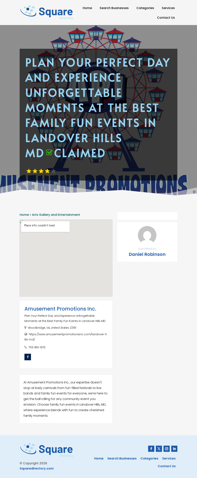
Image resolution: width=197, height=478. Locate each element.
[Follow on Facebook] (151, 449)
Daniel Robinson (147, 254)
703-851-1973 (36, 347)
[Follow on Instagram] (167, 449)
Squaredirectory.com (37, 468)
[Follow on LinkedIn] (174, 449)
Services (168, 8)
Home (87, 8)
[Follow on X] (159, 449)
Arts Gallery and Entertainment (56, 215)
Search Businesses (114, 8)
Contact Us (166, 17)
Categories (145, 8)
